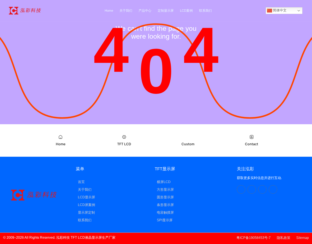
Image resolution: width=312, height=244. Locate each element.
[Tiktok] (251, 189)
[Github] (262, 189)
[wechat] (241, 189)
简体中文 (279, 10)
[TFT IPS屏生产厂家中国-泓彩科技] (25, 10)
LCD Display (126, 237)
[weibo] (273, 189)
